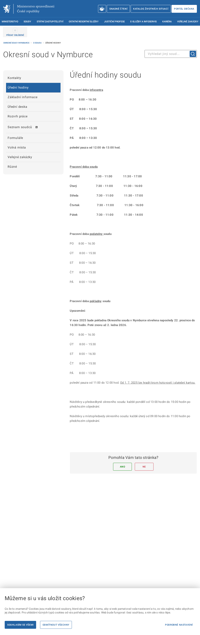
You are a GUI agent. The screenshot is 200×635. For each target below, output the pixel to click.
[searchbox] (171, 54)
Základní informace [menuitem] (22, 97)
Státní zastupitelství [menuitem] (50, 21)
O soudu (37, 43)
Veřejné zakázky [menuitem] (187, 21)
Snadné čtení (118, 8)
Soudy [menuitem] (27, 21)
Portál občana (184, 8)
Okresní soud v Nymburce (16, 43)
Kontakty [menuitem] (14, 78)
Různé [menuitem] (12, 166)
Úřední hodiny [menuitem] (18, 87)
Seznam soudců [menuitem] (20, 127)
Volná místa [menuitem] (17, 147)
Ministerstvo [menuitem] (10, 21)
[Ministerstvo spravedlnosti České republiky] (28, 9)
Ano (122, 466)
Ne (144, 466)
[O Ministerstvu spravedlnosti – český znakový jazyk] (102, 9)
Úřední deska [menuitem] (17, 107)
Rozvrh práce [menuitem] (18, 116)
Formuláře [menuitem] (15, 138)
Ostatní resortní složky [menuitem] (83, 21)
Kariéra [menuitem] (167, 21)
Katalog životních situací (150, 8)
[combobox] (171, 54)
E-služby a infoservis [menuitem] (143, 21)
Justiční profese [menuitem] (114, 21)
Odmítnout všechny (56, 624)
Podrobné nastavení (179, 624)
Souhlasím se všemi (20, 624)
